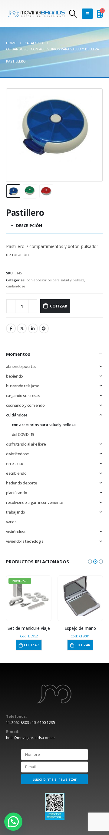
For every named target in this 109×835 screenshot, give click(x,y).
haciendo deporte (21, 483)
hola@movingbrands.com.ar (30, 737)
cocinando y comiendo (25, 405)
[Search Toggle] (73, 14)
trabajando (15, 512)
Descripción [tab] (29, 225)
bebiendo (14, 376)
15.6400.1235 (43, 722)
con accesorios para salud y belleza (55, 280)
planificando (16, 492)
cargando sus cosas (23, 395)
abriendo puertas (21, 366)
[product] (80, 596)
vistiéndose (16, 531)
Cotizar (58, 306)
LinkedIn (33, 328)
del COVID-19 (23, 434)
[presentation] (13, 135)
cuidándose (15, 286)
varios (11, 521)
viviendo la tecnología (24, 541)
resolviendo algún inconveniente (34, 502)
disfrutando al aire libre (26, 444)
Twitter (22, 328)
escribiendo (16, 473)
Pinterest (44, 328)
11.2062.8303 (17, 722)
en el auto (14, 463)
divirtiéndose (17, 454)
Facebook (11, 328)
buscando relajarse (22, 386)
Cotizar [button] (31, 645)
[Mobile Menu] (87, 13)
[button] (90, 561)
